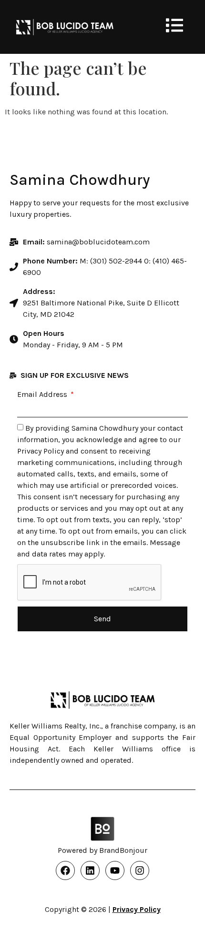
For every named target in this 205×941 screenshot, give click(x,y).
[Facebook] (65, 870)
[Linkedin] (90, 870)
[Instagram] (139, 870)
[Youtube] (114, 870)
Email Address (43, 394)
